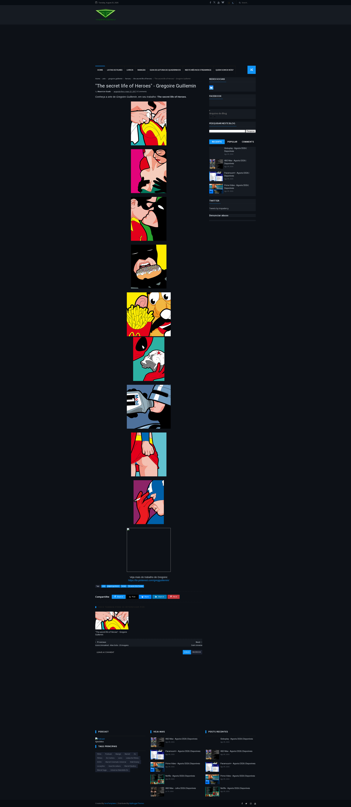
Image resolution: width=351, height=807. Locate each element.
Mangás (141, 70)
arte (104, 78)
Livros (130, 70)
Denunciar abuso (218, 215)
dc (135, 754)
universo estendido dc (119, 770)
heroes (128, 78)
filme (99, 754)
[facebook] (210, 2)
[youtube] (219, 2)
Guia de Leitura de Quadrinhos (165, 70)
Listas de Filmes (114, 70)
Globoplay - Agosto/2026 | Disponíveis (236, 739)
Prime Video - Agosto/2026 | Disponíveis (182, 763)
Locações (101, 766)
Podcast (108, 754)
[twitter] (246, 803)
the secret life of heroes (142, 78)
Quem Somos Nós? (224, 70)
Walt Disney (134, 762)
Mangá (118, 754)
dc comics (110, 758)
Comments (248, 142)
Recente (217, 142)
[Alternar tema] (231, 3)
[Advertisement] (175, 45)
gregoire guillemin (115, 78)
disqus (187, 652)
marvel (127, 754)
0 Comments (142, 91)
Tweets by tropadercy (219, 208)
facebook (196, 652)
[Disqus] (148, 688)
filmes (99, 758)
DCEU (99, 762)
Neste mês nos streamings (198, 70)
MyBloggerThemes (136, 803)
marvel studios (130, 766)
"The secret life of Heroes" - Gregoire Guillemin (111, 633)
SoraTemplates (110, 803)
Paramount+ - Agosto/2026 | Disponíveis (182, 751)
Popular (232, 142)
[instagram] (251, 803)
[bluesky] (223, 2)
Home (100, 70)
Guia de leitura (115, 766)
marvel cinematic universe (116, 762)
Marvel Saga (102, 770)
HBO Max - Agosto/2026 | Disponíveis (181, 739)
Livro (120, 758)
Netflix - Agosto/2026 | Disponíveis (180, 776)
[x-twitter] (214, 2)
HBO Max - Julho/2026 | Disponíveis (180, 788)
